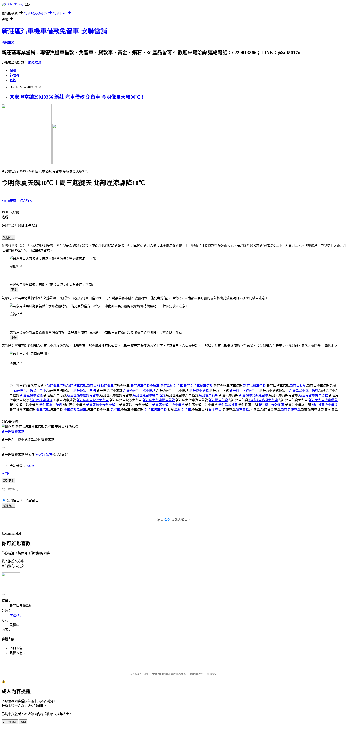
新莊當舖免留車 (171, 385)
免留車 (115, 410)
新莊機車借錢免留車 (244, 390)
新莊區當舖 (298, 385)
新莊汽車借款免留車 (145, 385)
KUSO (31, 465)
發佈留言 (8, 505)
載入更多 (8, 480)
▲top (5, 473)
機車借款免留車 (75, 410)
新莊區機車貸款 (41, 400)
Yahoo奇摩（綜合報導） (19, 200)
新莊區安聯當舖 (13, 431)
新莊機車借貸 (218, 400)
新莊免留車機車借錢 (303, 390)
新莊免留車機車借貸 (323, 400)
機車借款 (42, 410)
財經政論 (34, 62)
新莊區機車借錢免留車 (83, 395)
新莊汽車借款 (76, 385)
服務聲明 (212, 674)
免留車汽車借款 (155, 410)
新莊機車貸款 (208, 395)
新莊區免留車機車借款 (139, 390)
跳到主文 (8, 42)
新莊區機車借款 (254, 385)
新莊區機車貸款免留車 (93, 400)
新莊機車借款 (56, 385)
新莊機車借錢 (199, 390)
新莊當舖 (93, 385)
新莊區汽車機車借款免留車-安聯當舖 (54, 31)
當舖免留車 (183, 410)
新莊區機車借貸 (50, 405)
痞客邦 (40, 454)
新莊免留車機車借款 (198, 385)
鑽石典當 (242, 410)
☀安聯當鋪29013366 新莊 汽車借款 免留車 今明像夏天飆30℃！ (77, 97)
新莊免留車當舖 (84, 390)
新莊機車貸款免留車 (253, 395)
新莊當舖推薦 (228, 405)
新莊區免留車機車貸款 (159, 400)
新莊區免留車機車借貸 (168, 405)
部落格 (14, 75)
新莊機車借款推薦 (271, 405)
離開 (23, 722)
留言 (49, 454)
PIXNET (143, 674)
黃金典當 (215, 410)
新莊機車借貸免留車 (263, 400)
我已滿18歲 (10, 722)
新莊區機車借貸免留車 (102, 405)
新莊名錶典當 (290, 410)
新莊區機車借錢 (31, 395)
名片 (13, 80)
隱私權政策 (196, 674)
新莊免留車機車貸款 (313, 395)
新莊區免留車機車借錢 (149, 395)
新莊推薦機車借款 (325, 405)
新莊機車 (107, 385)
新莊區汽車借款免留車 (30, 390)
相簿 (13, 70)
